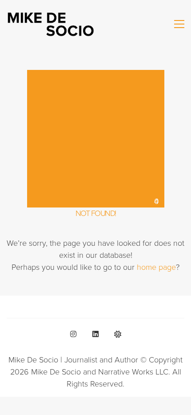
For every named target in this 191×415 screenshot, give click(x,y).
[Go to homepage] (51, 24)
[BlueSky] (118, 334)
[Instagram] (73, 334)
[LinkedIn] (95, 334)
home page (156, 267)
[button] (179, 24)
